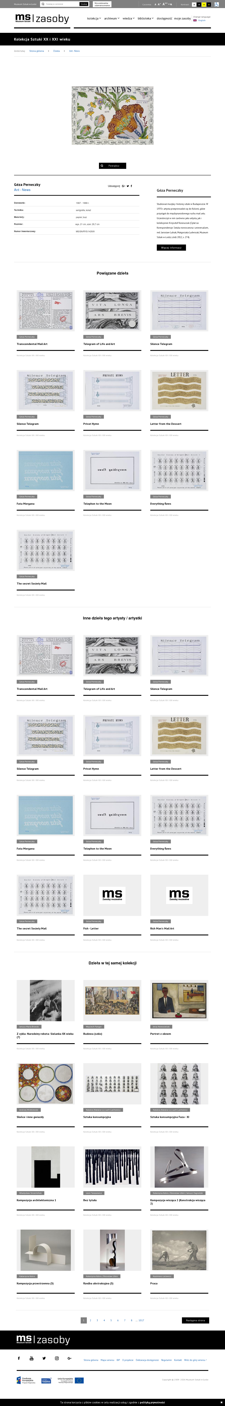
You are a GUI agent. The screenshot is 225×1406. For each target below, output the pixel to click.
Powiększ (114, 165)
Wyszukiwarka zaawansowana (102, 4)
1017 (141, 1320)
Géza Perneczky (27, 184)
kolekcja (92, 18)
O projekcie (127, 1360)
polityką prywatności (152, 1402)
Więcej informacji (171, 247)
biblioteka (144, 18)
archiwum (110, 18)
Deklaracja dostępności (147, 1360)
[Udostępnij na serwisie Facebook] (131, 186)
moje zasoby (182, 18)
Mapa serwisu (107, 1360)
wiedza (127, 18)
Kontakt (178, 1360)
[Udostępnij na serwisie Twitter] (128, 186)
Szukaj (84, 4)
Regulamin (166, 1360)
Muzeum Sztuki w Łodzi (25, 4)
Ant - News (74, 50)
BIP (118, 1360)
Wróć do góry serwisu (195, 1360)
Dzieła (56, 50)
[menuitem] (94, 18)
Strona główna (36, 50)
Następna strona (195, 1320)
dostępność (164, 18)
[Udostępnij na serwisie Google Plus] (124, 186)
